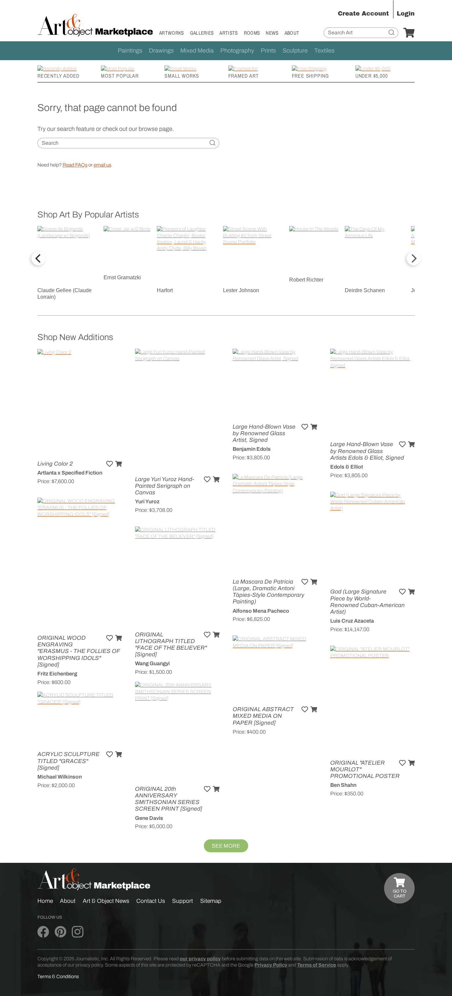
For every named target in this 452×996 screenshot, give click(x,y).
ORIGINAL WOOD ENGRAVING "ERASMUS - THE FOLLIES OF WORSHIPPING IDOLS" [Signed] (78, 651)
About (292, 32)
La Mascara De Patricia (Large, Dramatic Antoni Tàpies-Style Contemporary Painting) (268, 592)
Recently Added (58, 75)
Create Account (363, 13)
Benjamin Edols (252, 449)
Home (45, 901)
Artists (228, 32)
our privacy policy (200, 958)
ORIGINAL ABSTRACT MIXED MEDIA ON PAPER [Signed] (263, 716)
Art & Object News (106, 901)
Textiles (324, 50)
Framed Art (243, 75)
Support (182, 901)
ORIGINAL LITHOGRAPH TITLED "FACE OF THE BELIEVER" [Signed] (171, 645)
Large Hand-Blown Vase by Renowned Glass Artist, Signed (264, 433)
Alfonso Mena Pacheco (261, 611)
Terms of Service (316, 965)
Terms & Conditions (58, 976)
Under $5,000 (371, 75)
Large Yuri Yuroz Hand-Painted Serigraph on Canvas (164, 486)
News (272, 32)
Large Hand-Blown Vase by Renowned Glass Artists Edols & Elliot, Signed (367, 451)
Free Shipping (310, 75)
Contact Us (150, 901)
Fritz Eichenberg (57, 673)
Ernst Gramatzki (122, 277)
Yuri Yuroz (147, 501)
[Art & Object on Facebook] (43, 932)
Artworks (171, 32)
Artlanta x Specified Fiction (69, 473)
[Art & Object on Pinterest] (60, 932)
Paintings (130, 50)
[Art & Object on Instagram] (77, 932)
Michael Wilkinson (59, 777)
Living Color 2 (55, 464)
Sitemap (210, 901)
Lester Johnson (241, 290)
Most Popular (120, 75)
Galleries (202, 32)
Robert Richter (306, 280)
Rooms (252, 32)
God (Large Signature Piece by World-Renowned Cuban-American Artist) (367, 602)
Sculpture (295, 50)
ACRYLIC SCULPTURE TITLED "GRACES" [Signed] (68, 761)
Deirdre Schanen (365, 290)
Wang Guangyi (152, 663)
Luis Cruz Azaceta (352, 621)
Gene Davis (149, 818)
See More (226, 846)
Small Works (181, 75)
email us (102, 165)
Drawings (161, 50)
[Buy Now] (118, 464)
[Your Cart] (409, 33)
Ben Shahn (343, 785)
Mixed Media (197, 50)
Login (406, 13)
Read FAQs (75, 165)
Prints (268, 50)
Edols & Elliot (346, 467)
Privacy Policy (270, 965)
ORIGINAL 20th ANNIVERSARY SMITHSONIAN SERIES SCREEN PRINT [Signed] (168, 799)
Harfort (165, 290)
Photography (237, 50)
